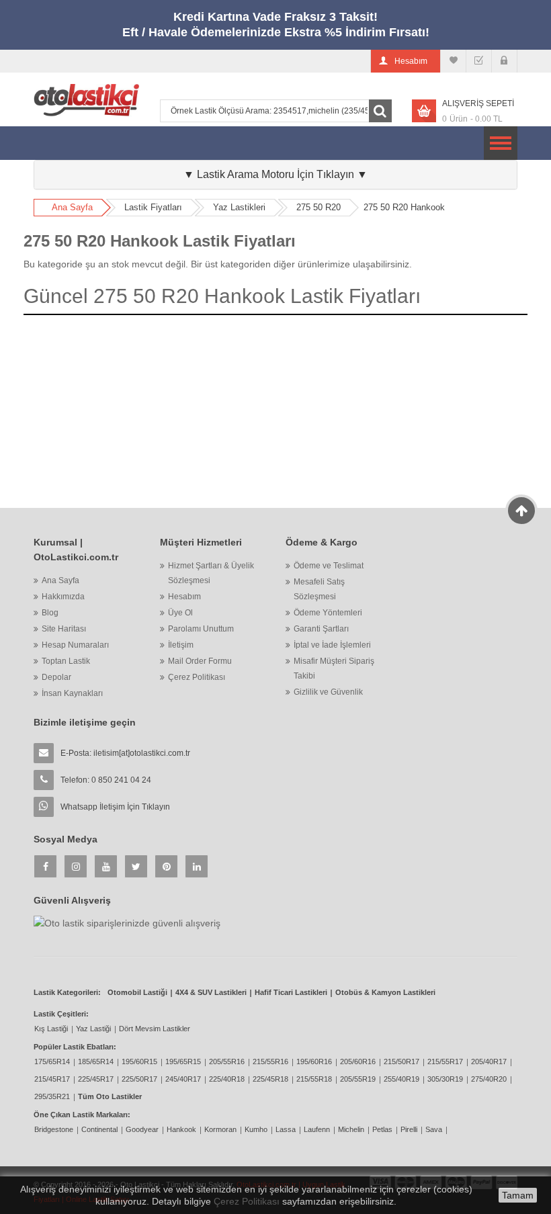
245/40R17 (183, 1079)
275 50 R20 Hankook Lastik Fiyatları (160, 241)
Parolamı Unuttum (201, 629)
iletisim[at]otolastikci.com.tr (141, 753)
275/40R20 (489, 1079)
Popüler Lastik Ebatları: (75, 1047)
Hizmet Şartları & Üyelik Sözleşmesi (211, 573)
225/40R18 (227, 1079)
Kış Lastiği (51, 1029)
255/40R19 (401, 1079)
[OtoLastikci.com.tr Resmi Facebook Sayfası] (45, 866)
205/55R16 (227, 1061)
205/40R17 (489, 1061)
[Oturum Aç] (504, 61)
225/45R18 (270, 1079)
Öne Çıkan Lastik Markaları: (82, 1115)
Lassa (286, 1129)
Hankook (181, 1129)
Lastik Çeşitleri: (61, 1014)
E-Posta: (125, 753)
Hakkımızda (63, 596)
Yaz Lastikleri (239, 207)
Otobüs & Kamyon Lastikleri (385, 992)
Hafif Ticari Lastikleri (291, 992)
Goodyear (142, 1129)
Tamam (518, 1195)
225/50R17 (139, 1079)
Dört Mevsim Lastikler (154, 1029)
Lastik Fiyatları (153, 207)
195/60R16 (314, 1061)
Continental (99, 1129)
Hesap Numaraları (75, 645)
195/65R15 (183, 1061)
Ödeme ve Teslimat (329, 565)
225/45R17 (96, 1079)
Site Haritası (64, 629)
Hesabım (184, 596)
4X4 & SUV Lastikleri (211, 992)
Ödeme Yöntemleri (328, 612)
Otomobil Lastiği (137, 992)
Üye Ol (180, 612)
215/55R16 (270, 1061)
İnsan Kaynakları (72, 693)
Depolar (56, 677)
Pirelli (408, 1129)
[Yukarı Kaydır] (521, 510)
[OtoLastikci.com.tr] (86, 99)
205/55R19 (358, 1079)
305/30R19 (445, 1079)
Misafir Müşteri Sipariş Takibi (334, 668)
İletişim (181, 645)
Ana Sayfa (72, 207)
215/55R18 (314, 1079)
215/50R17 (401, 1061)
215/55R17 (445, 1061)
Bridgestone (53, 1129)
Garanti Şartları (321, 629)
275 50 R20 (318, 207)
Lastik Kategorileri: (67, 992)
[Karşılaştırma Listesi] (453, 61)
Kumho (256, 1129)
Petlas (382, 1129)
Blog (50, 612)
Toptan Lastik (66, 661)
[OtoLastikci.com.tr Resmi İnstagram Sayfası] (75, 866)
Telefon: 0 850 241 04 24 (105, 780)
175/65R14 (52, 1061)
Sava (433, 1129)
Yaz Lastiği (93, 1029)
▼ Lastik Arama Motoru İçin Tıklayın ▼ (275, 174)
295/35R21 (52, 1096)
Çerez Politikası (196, 677)
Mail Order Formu (200, 661)
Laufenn (317, 1129)
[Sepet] (478, 61)
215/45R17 (52, 1079)
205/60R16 (358, 1061)
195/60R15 (139, 1061)
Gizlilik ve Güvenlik (328, 692)
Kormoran (220, 1129)
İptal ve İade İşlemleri (332, 645)
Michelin (351, 1129)
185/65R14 (96, 1061)
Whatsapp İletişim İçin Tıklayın (115, 807)
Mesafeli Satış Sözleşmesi (319, 589)
